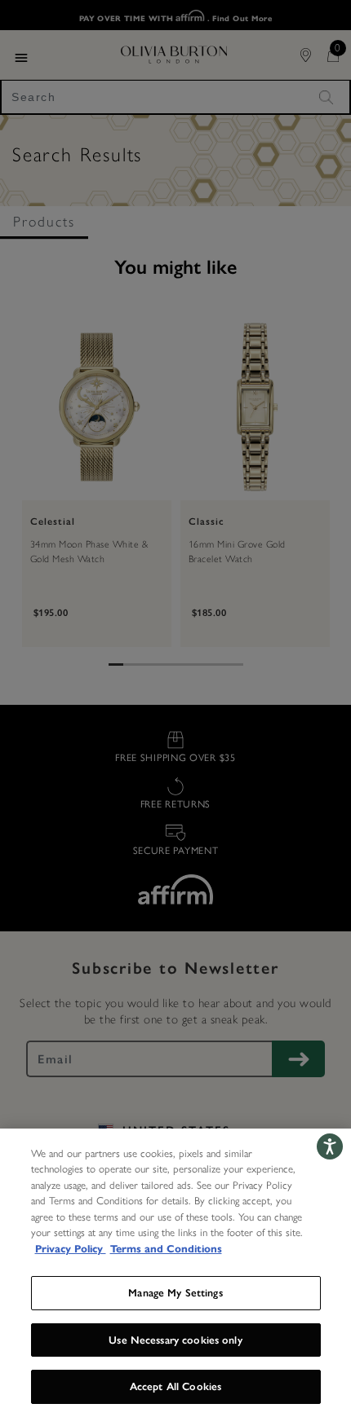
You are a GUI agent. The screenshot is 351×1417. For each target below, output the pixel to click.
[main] (175, 1273)
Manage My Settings (175, 1293)
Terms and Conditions (166, 1249)
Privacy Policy (70, 1249)
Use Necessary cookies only (175, 1340)
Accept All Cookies (175, 1386)
